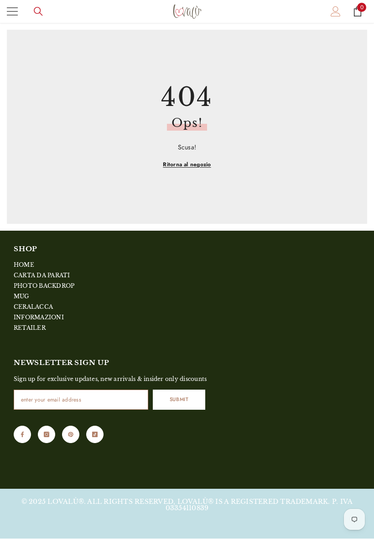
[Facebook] (22, 434)
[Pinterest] (70, 434)
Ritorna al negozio (187, 164)
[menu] (12, 11)
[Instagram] (46, 434)
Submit (179, 399)
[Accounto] (336, 11)
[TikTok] (95, 434)
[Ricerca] (38, 11)
